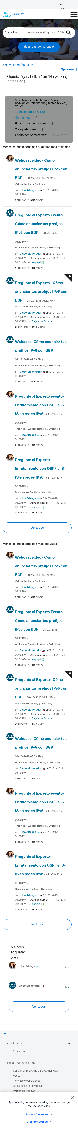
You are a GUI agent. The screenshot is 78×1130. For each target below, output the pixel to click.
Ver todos (37, 528)
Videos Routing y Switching (30, 184)
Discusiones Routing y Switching (33, 307)
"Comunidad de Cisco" (30, 112)
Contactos (19, 1051)
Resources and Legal (21, 1063)
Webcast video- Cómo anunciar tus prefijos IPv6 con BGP (41, 169)
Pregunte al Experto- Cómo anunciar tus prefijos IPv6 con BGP (41, 291)
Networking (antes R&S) (20, 65)
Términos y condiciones (26, 1081)
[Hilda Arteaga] (25, 970)
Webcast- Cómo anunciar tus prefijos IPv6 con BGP (41, 350)
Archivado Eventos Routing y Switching (37, 248)
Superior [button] (5, 1034)
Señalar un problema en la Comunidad (35, 1071)
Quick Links (14, 1043)
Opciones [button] (67, 69)
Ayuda (16, 1076)
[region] (39, 1111)
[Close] (72, 1097)
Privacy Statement (37, 1114)
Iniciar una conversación (39, 46)
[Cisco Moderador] (28, 989)
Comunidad (23, 117)
